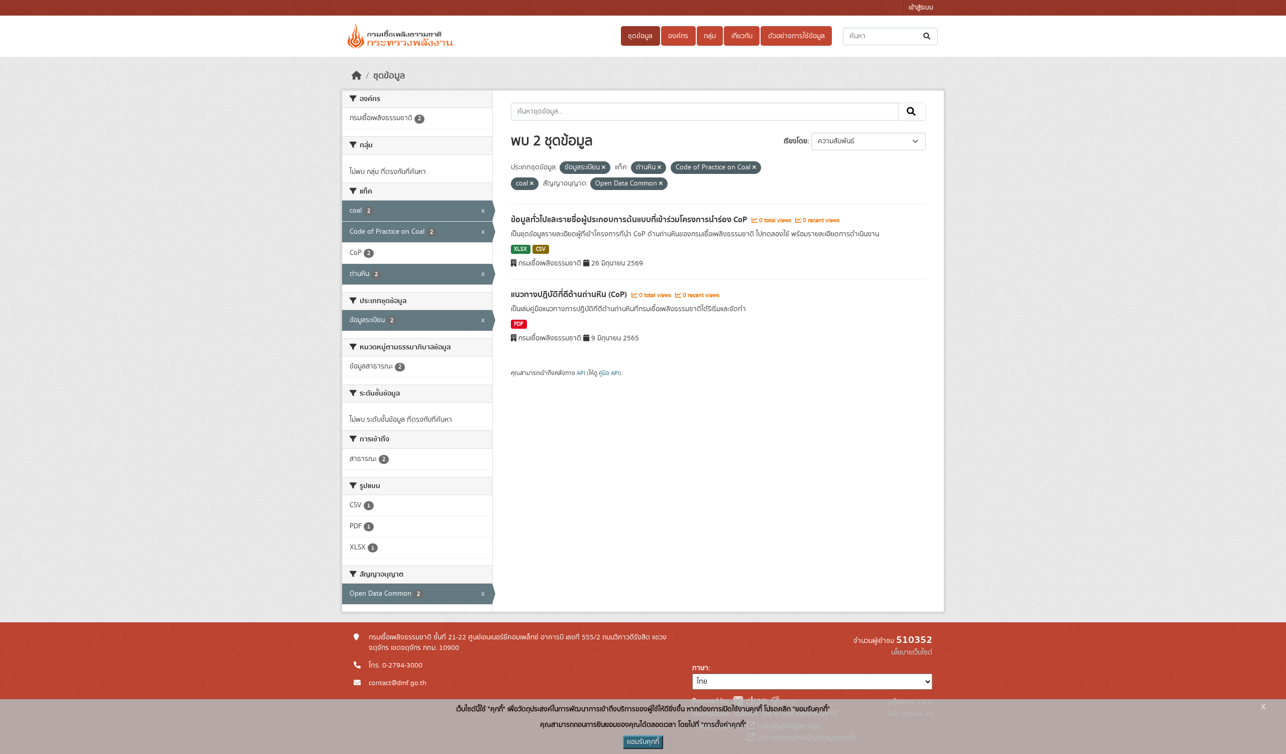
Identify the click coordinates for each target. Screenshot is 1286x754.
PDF (518, 324)
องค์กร (678, 36)
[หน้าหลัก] (357, 75)
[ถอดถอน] (603, 168)
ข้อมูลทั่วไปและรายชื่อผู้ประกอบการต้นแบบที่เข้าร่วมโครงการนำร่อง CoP (630, 219)
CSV (541, 249)
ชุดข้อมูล (640, 36)
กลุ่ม (710, 36)
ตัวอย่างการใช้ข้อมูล (796, 36)
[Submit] (927, 36)
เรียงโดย (795, 141)
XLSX (520, 249)
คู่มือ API (609, 373)
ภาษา (700, 668)
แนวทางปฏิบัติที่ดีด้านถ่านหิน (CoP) (570, 294)
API (581, 373)
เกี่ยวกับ (742, 36)
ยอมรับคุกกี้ (643, 742)
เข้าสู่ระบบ (921, 8)
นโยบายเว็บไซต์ (911, 652)
